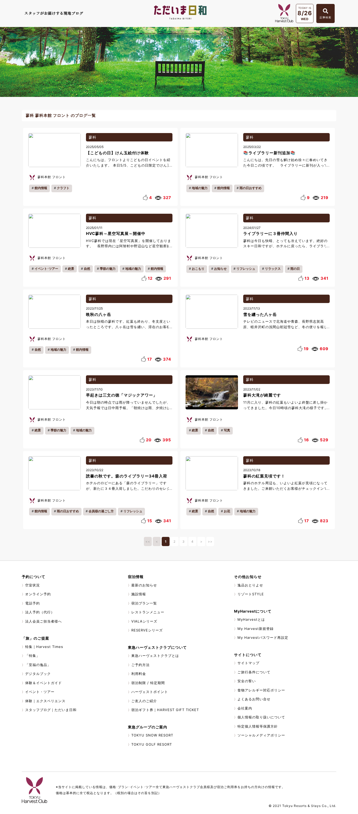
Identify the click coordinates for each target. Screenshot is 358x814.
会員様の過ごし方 (101, 511)
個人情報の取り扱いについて (261, 717)
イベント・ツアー (40, 692)
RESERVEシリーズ (147, 630)
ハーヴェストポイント (149, 692)
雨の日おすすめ (251, 188)
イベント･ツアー (46, 269)
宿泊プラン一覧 (144, 603)
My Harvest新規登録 (255, 628)
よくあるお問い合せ (253, 699)
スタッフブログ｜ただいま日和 (51, 710)
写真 (227, 430)
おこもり (198, 269)
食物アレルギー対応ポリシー (261, 690)
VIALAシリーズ (144, 621)
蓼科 (92, 137)
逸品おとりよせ (250, 585)
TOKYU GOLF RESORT (151, 744)
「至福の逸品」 (38, 665)
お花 (227, 511)
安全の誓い (246, 681)
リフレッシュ (245, 269)
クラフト (63, 188)
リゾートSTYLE (250, 594)
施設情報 (138, 594)
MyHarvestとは (251, 619)
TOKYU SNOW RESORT (152, 735)
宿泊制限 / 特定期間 (148, 683)
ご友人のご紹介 (144, 701)
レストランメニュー (147, 612)
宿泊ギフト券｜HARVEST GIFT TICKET (165, 710)
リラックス (273, 269)
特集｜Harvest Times (44, 647)
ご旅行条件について (253, 672)
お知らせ (220, 269)
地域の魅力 (200, 188)
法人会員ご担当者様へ (43, 621)
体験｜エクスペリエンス (45, 701)
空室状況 (32, 585)
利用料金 (138, 674)
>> (210, 541)
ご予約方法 (140, 665)
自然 (87, 269)
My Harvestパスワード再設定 (262, 637)
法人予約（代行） (40, 612)
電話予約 (32, 603)
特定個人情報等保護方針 (257, 726)
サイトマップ (248, 663)
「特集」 (32, 655)
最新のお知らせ (144, 585)
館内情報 (41, 188)
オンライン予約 (38, 594)
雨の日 (295, 269)
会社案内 (244, 708)
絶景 (71, 269)
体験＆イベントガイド (43, 683)
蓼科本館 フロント (51, 177)
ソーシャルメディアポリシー (261, 735)
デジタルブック (38, 674)
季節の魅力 (108, 269)
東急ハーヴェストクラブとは (155, 655)
